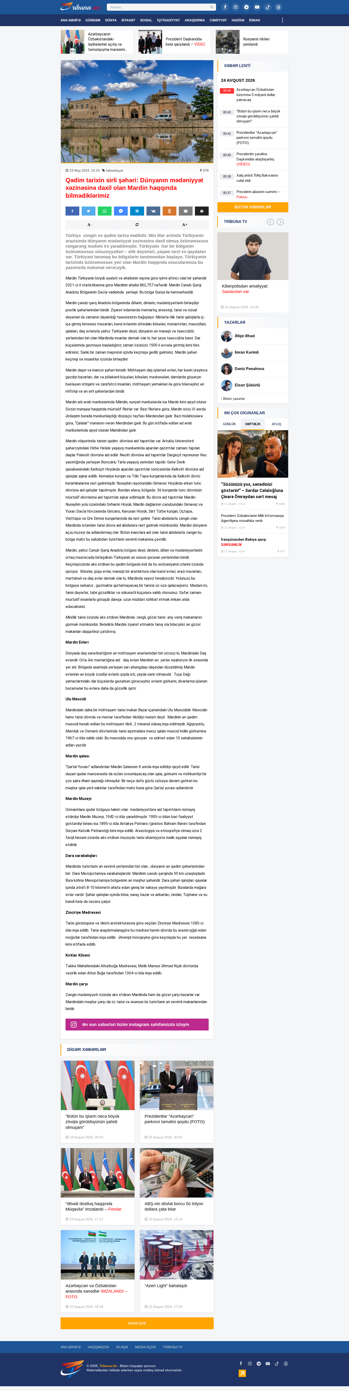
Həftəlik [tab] (252, 424)
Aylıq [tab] (276, 424)
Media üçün (145, 1347)
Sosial (146, 20)
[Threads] (278, 7)
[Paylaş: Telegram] (137, 211)
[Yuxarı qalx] (336, 1377)
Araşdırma (195, 20)
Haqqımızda (98, 1347)
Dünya (111, 20)
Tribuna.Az (108, 1366)
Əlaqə (122, 1347)
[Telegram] (246, 7)
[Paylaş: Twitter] (88, 211)
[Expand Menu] (282, 20)
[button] (202, 211)
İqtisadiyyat (168, 20)
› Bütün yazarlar (233, 398)
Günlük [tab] (229, 424)
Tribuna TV (172, 1347)
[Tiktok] (268, 7)
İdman (254, 20)
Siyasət (128, 20)
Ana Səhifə (71, 20)
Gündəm (92, 20)
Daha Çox (137, 1323)
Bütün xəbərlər (253, 207)
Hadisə (238, 20)
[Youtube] (257, 7)
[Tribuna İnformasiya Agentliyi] (81, 7)
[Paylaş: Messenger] (121, 211)
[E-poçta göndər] (186, 211)
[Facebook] (225, 7)
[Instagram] (235, 7)
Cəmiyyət (218, 20)
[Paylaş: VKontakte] (153, 211)
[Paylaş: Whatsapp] (105, 211)
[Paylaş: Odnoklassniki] (169, 211)
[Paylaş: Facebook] (72, 211)
